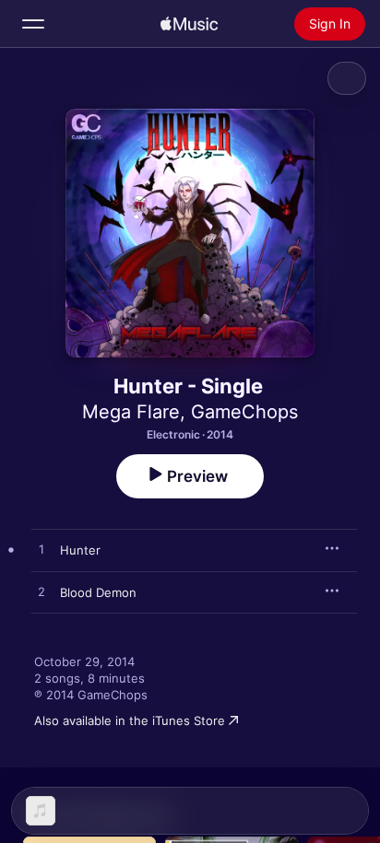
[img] (189, 24)
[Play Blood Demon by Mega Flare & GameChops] (41, 592)
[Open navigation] (33, 24)
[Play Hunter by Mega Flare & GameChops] (41, 550)
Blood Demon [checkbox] (98, 592)
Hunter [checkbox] (80, 550)
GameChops (244, 412)
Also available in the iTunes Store (129, 720)
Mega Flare (131, 412)
